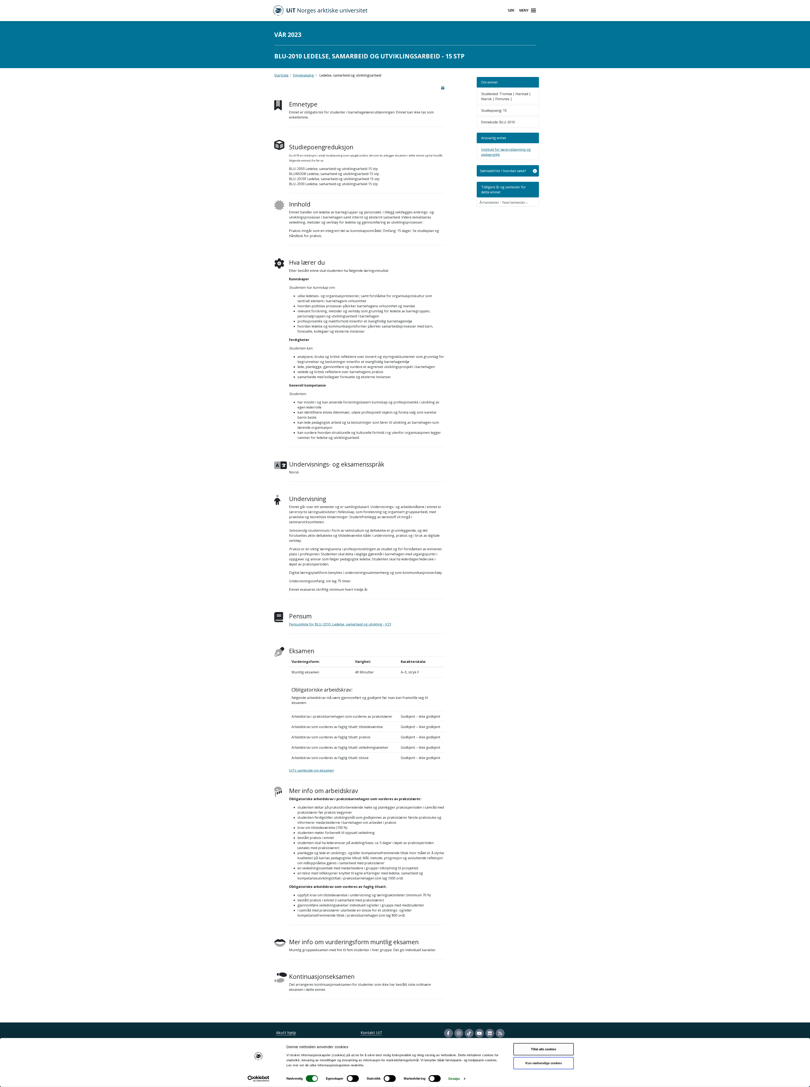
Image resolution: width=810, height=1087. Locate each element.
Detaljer (454, 1078)
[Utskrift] (442, 88)
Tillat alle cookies (543, 1049)
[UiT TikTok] (469, 1033)
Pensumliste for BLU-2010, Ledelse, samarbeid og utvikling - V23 (340, 624)
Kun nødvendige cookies (543, 1063)
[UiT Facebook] (448, 1033)
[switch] (353, 1078)
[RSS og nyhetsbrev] (500, 1033)
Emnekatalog (303, 75)
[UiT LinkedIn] (489, 1033)
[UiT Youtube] (479, 1033)
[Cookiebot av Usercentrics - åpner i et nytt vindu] (258, 1079)
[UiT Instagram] (458, 1033)
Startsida (281, 75)
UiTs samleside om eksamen (311, 770)
